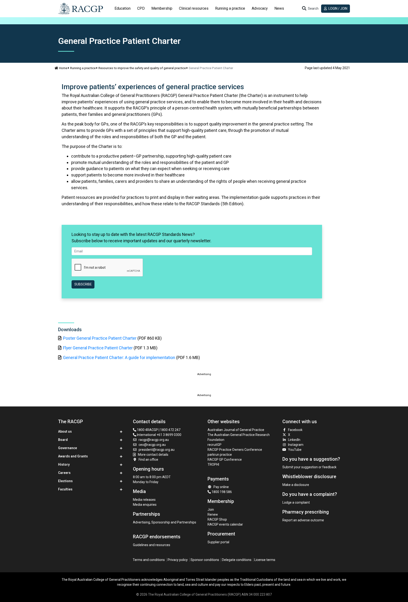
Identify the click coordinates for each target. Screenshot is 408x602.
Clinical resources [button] (193, 8)
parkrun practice (220, 454)
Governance (67, 448)
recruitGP (214, 445)
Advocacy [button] (260, 8)
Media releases (144, 500)
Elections (65, 481)
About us (65, 431)
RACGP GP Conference (225, 459)
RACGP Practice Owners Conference (235, 450)
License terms (264, 560)
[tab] (122, 8)
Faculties (65, 489)
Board (63, 440)
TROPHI (213, 464)
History (64, 464)
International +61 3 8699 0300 (158, 435)
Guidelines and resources (151, 545)
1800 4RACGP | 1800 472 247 (158, 430)
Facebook (295, 430)
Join (211, 509)
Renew (213, 514)
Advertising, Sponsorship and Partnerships (164, 522)
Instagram (295, 445)
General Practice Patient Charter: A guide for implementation (119, 357)
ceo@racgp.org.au (152, 445)
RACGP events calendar (225, 524)
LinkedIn (294, 440)
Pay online (221, 487)
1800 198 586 (221, 492)
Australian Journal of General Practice (236, 430)
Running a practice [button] (230, 8)
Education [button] (123, 8)
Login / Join (337, 8)
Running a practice (83, 68)
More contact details (153, 454)
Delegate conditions (236, 560)
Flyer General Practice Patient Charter (98, 347)
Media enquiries (145, 504)
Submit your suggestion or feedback (309, 467)
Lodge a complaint (296, 502)
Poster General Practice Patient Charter (99, 338)
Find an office (148, 459)
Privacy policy (178, 560)
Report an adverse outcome (303, 520)
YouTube (295, 450)
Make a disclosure (295, 485)
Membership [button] (161, 8)
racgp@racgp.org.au (154, 440)
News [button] (279, 8)
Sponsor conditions (205, 560)
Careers (64, 473)
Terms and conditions (149, 560)
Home (63, 68)
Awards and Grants (73, 456)
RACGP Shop (217, 519)
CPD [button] (141, 8)
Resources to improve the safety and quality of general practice (142, 68)
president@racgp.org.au (156, 450)
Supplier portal (218, 542)
